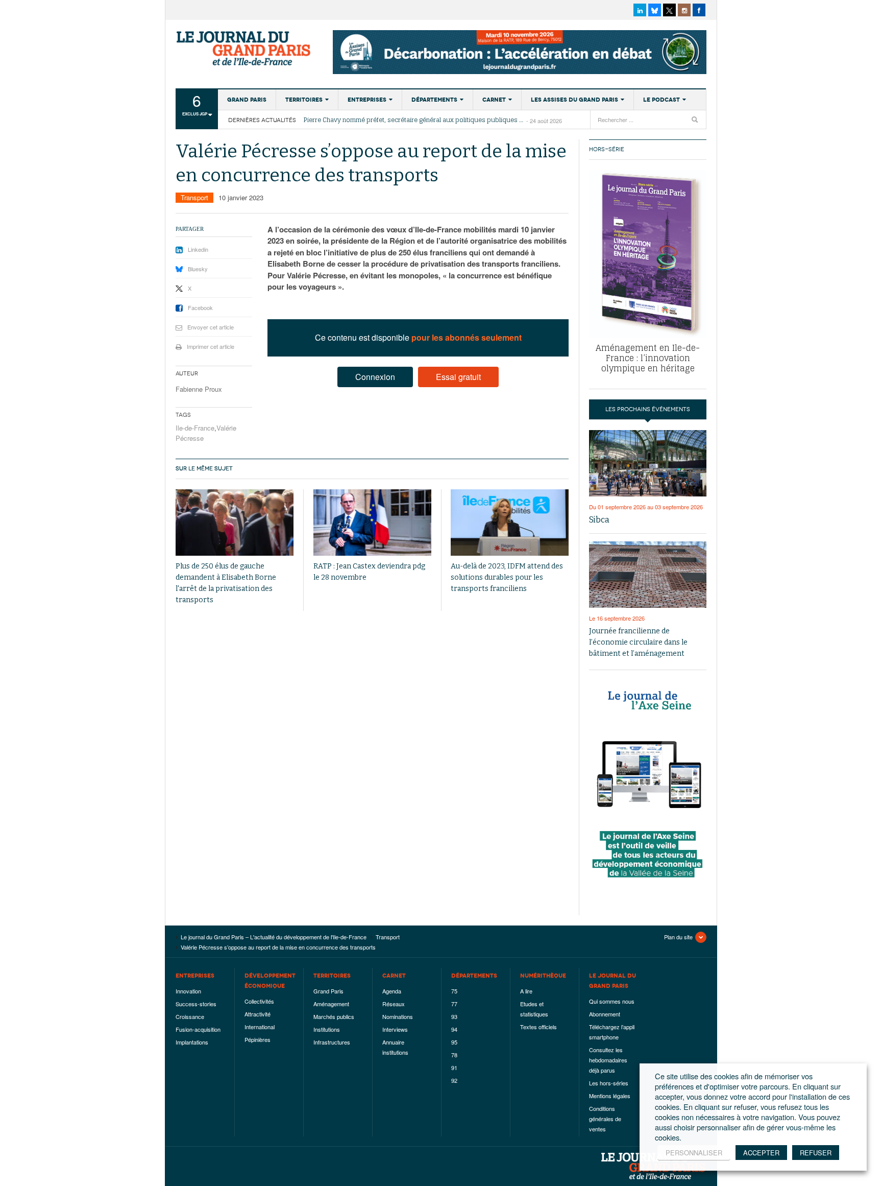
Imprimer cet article (210, 346)
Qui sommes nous (611, 1001)
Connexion (375, 377)
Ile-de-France (195, 428)
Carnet (494, 99)
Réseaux (393, 1004)
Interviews (395, 1029)
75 (454, 991)
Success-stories (196, 1004)
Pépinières (257, 1039)
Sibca (599, 520)
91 (454, 1067)
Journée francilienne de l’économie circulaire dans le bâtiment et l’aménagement (638, 642)
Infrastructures (331, 1042)
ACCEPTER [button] (761, 1152)
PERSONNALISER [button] (694, 1152)
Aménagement (331, 1004)
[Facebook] (699, 10)
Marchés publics (333, 1016)
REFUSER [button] (815, 1152)
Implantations (192, 1042)
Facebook (200, 307)
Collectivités (259, 1001)
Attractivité (257, 1014)
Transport (194, 197)
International (259, 1027)
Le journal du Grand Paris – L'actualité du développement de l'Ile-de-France (244, 48)
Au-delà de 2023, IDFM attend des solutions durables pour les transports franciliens (507, 577)
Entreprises (367, 99)
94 (454, 1029)
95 (454, 1042)
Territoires (304, 99)
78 (454, 1055)
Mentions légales (609, 1096)
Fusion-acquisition (198, 1029)
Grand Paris (246, 99)
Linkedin (198, 249)
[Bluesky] (654, 10)
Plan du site (678, 937)
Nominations (397, 1016)
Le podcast (661, 99)
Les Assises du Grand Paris (574, 99)
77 (454, 1004)
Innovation (188, 991)
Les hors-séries (608, 1083)
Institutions (326, 1029)
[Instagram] (684, 10)
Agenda (391, 991)
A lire (526, 991)
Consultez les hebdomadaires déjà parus (608, 1060)
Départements (434, 99)
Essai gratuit (458, 377)
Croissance (190, 1016)
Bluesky (198, 269)
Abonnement (604, 1014)
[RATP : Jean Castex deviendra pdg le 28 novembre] (372, 522)
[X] (669, 10)
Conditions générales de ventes (605, 1118)
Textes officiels (538, 1027)
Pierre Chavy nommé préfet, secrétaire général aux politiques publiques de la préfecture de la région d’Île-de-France (415, 120)
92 (454, 1080)
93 (454, 1016)
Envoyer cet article (210, 327)
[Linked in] (639, 10)
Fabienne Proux (199, 389)
